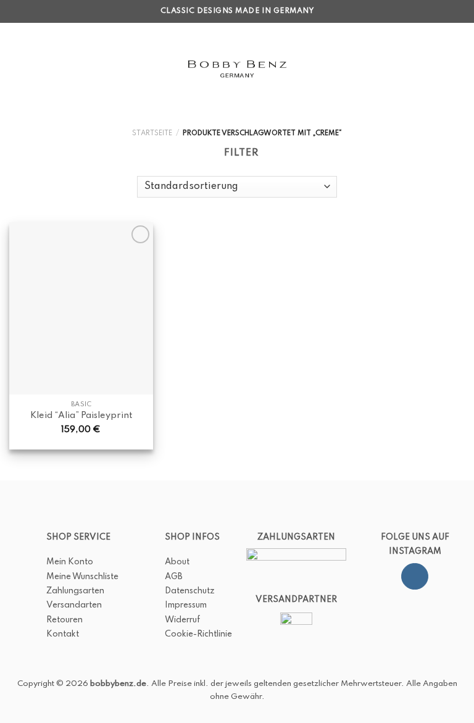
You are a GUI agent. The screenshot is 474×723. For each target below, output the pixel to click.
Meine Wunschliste (82, 576)
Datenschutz (190, 591)
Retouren (64, 620)
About (177, 562)
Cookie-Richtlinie (198, 634)
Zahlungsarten (75, 591)
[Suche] (36, 68)
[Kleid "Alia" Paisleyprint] (81, 308)
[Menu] (16, 68)
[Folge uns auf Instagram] (414, 576)
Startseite (152, 133)
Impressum (186, 605)
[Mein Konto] (437, 68)
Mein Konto (69, 562)
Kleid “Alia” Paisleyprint (81, 415)
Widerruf (182, 620)
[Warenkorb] (458, 68)
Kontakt (62, 634)
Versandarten (74, 605)
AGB (174, 576)
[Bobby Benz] (237, 68)
